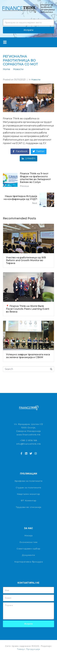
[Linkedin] (26, 453)
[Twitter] (30, 453)
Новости (35, 79)
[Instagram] (35, 453)
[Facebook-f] (21, 453)
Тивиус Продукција (28, 649)
